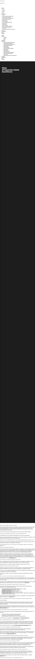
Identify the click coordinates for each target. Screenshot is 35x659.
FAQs (3, 12)
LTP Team (3, 10)
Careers (3, 11)
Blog (2, 32)
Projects (3, 30)
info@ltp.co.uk (2, 3)
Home (3, 35)
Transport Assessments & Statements (7, 16)
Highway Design (4, 20)
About (3, 36)
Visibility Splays (4, 24)
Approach (3, 13)
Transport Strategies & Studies (6, 27)
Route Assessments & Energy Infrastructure (8, 29)
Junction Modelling (5, 21)
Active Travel (4, 28)
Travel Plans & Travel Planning (6, 17)
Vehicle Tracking (4, 23)
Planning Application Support (6, 19)
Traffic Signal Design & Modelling (7, 22)
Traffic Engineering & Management (7, 26)
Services (3, 14)
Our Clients (4, 31)
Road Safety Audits (5, 25)
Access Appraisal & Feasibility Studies (7, 18)
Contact (3, 33)
